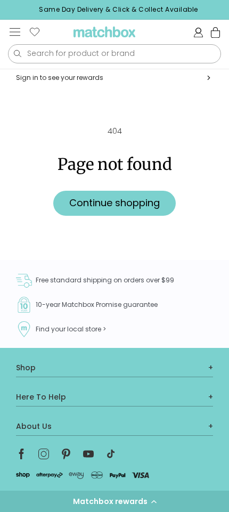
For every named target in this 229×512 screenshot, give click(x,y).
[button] (114, 501)
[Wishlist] (34, 32)
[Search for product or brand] (17, 54)
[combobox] (114, 53)
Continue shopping (114, 202)
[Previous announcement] (11, 9)
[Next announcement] (226, 9)
